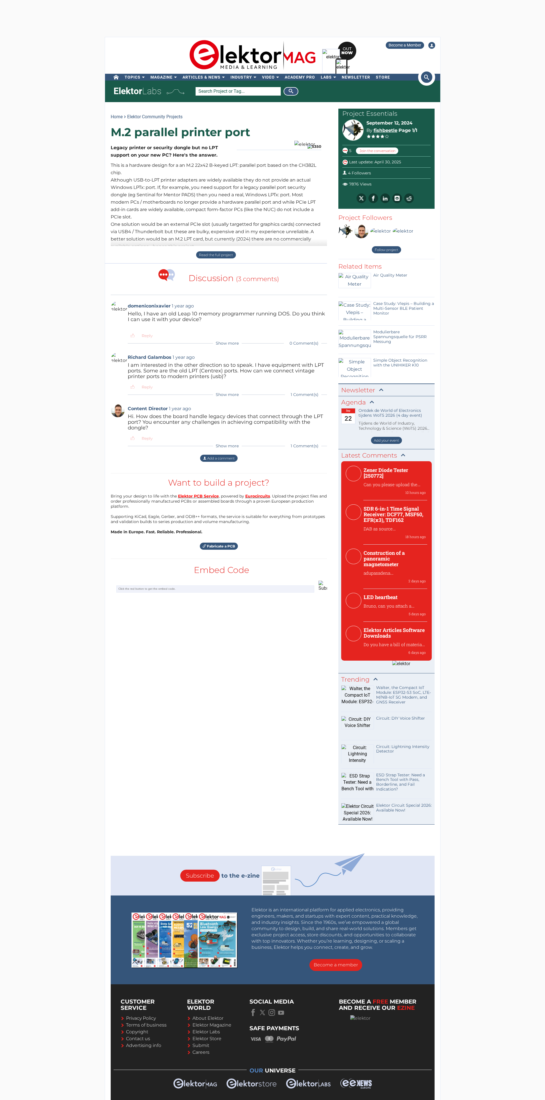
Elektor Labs (206, 1031)
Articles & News (202, 77)
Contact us (138, 1038)
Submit (200, 1045)
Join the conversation (377, 151)
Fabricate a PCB (220, 546)
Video (268, 77)
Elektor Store (206, 1038)
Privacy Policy (141, 1018)
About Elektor (207, 1018)
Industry (241, 77)
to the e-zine (223, 875)
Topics (133, 77)
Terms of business (146, 1025)
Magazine (161, 77)
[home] (116, 77)
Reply (147, 335)
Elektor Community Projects (155, 116)
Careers (200, 1052)
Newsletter (356, 77)
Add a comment (220, 458)
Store (383, 77)
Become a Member (405, 45)
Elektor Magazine (211, 1025)
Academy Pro (300, 77)
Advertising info (143, 1045)
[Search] (291, 91)
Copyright (137, 1031)
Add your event (386, 440)
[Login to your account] (431, 45)
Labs (326, 77)
